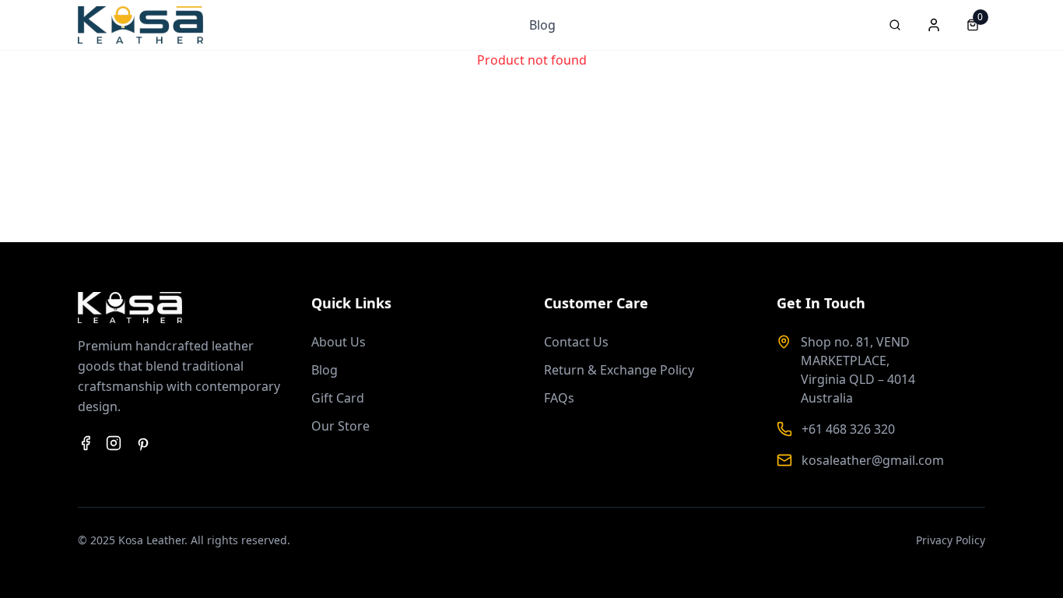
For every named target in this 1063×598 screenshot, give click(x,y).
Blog (542, 24)
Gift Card (337, 397)
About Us (338, 341)
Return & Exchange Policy (619, 369)
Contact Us (576, 341)
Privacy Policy (950, 540)
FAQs (559, 397)
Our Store (340, 425)
